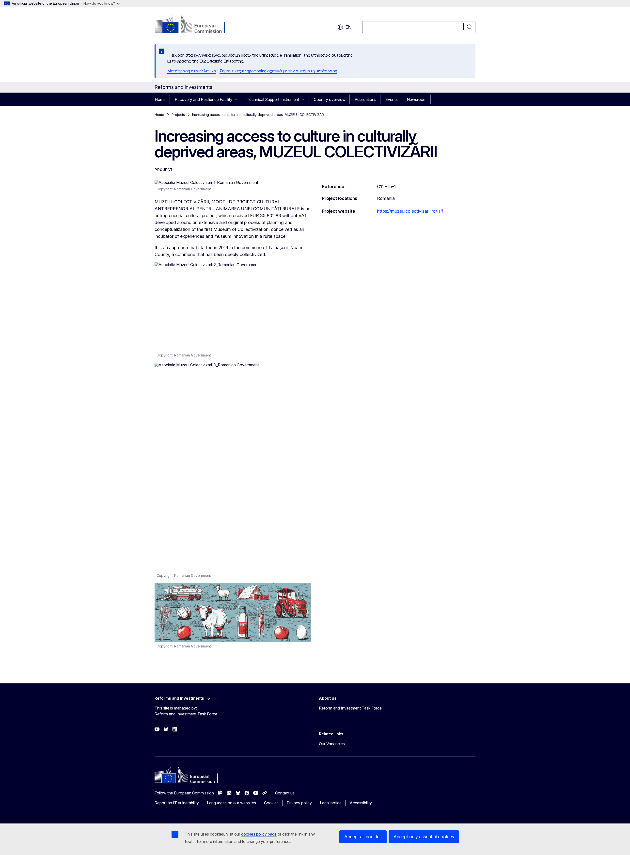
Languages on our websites (231, 802)
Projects (178, 115)
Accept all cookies (363, 836)
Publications (365, 99)
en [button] (348, 27)
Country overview (330, 99)
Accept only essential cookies (424, 836)
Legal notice (331, 802)
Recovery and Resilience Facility (203, 99)
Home (160, 99)
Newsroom (416, 99)
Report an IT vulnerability (177, 802)
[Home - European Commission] (194, 24)
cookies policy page (259, 834)
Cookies (271, 802)
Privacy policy (299, 802)
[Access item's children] (237, 99)
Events (391, 99)
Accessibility (361, 802)
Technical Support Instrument (273, 99)
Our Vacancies (332, 743)
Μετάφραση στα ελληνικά (191, 70)
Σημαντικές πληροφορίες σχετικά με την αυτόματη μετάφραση (278, 70)
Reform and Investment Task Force (350, 708)
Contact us (285, 792)
